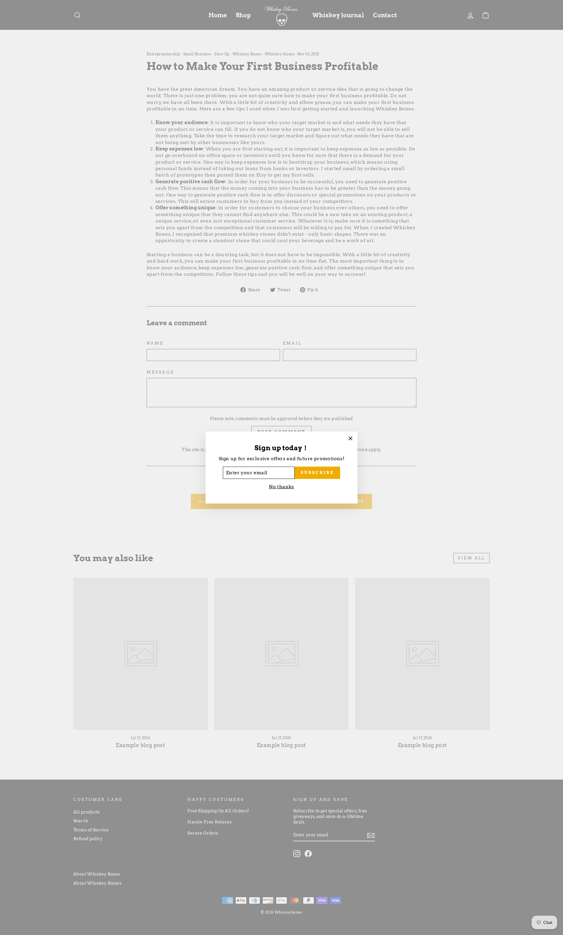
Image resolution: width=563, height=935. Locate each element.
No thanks (281, 486)
